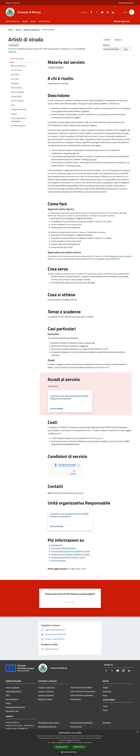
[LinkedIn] (112, 12)
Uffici (8, 695)
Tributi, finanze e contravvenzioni (82, 691)
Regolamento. (75, 165)
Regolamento (91, 159)
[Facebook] (90, 12)
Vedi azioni (118, 40)
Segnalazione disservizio (47, 726)
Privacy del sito (76, 726)
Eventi (105, 710)
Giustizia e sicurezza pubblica (81, 687)
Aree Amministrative (13, 691)
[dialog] (70, 742)
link (91, 742)
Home (10, 29)
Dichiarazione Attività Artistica (63, 548)
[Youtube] (101, 12)
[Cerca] (131, 12)
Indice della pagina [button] (17, 59)
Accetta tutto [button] (61, 747)
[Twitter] (96, 12)
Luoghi (105, 706)
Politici (8, 703)
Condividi (107, 40)
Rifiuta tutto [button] (79, 747)
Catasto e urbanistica (46, 695)
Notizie (105, 687)
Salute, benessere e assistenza (81, 695)
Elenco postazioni (58, 560)
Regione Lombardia (13, 3)
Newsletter (107, 722)
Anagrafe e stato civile (46, 687)
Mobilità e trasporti (45, 699)
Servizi (18, 29)
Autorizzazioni (75, 699)
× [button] (137, 732)
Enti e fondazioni (12, 699)
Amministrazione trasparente (81, 722)
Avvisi (105, 695)
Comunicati (107, 691)
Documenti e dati (12, 711)
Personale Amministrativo (15, 707)
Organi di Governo (12, 687)
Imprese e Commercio (46, 691)
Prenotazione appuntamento (48, 722)
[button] (70, 752)
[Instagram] (107, 12)
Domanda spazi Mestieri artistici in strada (68, 557)
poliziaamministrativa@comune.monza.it (68, 493)
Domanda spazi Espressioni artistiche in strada (70, 551)
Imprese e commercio (32, 29)
